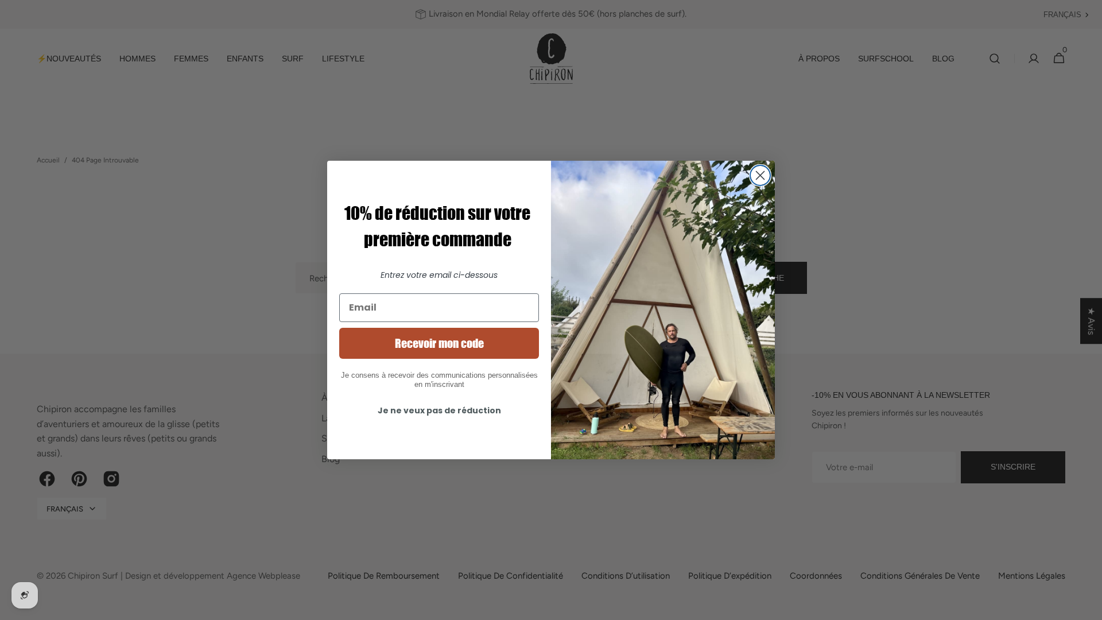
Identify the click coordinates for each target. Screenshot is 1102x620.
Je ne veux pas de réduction (439, 410)
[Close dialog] (760, 175)
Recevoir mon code (439, 343)
